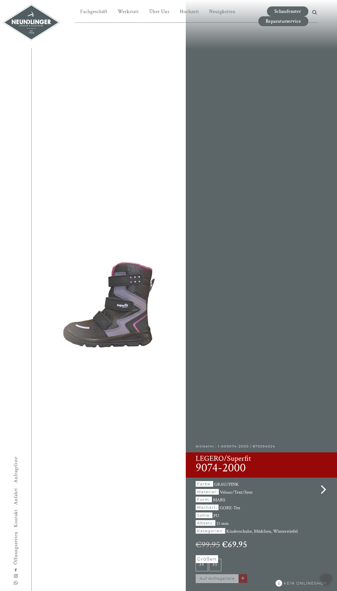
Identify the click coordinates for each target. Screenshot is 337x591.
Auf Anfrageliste (217, 578)
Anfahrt (16, 496)
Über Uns (159, 11)
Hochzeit (189, 11)
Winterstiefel (285, 531)
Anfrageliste (16, 469)
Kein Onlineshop (304, 583)
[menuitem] (94, 11)
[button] (326, 580)
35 (215, 564)
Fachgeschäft (94, 11)
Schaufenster (287, 11)
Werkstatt (128, 11)
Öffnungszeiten (16, 547)
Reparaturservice (283, 21)
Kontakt (16, 518)
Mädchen (262, 531)
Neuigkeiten (222, 11)
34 (201, 564)
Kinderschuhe (239, 531)
